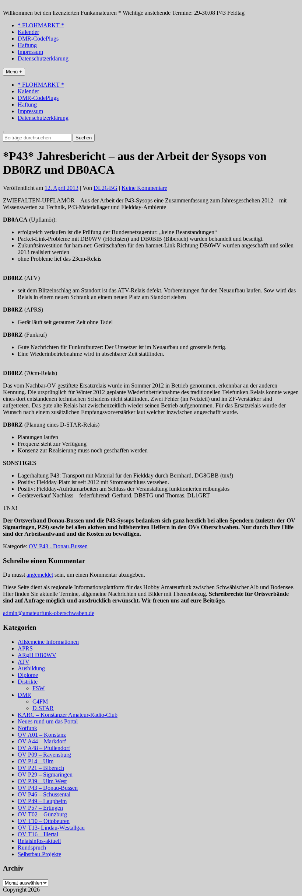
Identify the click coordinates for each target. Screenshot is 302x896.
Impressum (30, 52)
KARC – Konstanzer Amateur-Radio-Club (67, 715)
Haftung (27, 45)
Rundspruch (32, 847)
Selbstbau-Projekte (39, 854)
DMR (24, 695)
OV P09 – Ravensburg (44, 754)
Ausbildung (31, 668)
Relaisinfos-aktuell (39, 841)
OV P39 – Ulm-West (42, 781)
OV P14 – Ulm (35, 761)
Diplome (28, 675)
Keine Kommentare (144, 188)
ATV (23, 662)
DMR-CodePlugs (38, 38)
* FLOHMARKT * (41, 25)
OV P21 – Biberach (41, 768)
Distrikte (28, 681)
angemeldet (40, 575)
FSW (38, 688)
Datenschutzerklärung (43, 58)
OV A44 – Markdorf (42, 741)
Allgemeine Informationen (48, 642)
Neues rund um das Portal (48, 721)
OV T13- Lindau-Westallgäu (51, 827)
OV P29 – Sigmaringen (45, 774)
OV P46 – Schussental (44, 794)
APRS (25, 648)
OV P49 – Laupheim (42, 801)
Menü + (14, 71)
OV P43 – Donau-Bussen (48, 788)
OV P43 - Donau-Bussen (58, 546)
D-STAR (43, 708)
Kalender (28, 32)
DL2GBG (105, 188)
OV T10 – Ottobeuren (44, 821)
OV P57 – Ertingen (40, 808)
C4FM (40, 701)
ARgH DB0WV (37, 655)
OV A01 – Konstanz (42, 735)
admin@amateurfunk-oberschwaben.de (48, 613)
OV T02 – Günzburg (42, 814)
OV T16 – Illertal (38, 834)
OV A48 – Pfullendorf (44, 748)
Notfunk (27, 728)
